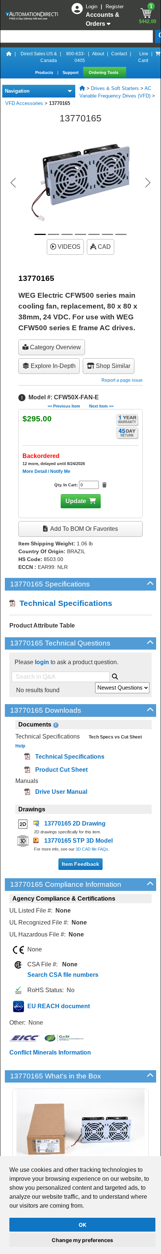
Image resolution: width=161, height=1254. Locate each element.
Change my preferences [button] (82, 1240)
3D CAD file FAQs (92, 849)
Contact (119, 53)
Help (20, 746)
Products (44, 72)
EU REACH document (58, 1006)
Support (71, 72)
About (98, 53)
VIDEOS (68, 247)
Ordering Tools (104, 72)
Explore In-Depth (52, 366)
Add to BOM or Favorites (83, 529)
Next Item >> (101, 406)
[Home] (9, 57)
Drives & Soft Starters (115, 88)
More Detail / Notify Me (46, 471)
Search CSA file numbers (62, 975)
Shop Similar (112, 366)
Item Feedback (80, 864)
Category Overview (54, 347)
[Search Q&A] (115, 675)
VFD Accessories (24, 103)
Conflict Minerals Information (50, 1052)
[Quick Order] (158, 57)
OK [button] (82, 1225)
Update (76, 501)
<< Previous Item (64, 406)
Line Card (143, 57)
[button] (13, 183)
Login (92, 6)
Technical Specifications (63, 603)
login (42, 662)
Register (115, 6)
